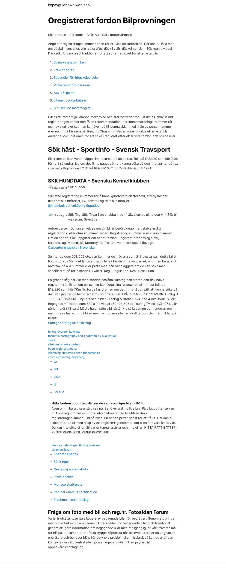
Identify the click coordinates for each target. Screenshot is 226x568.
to (55, 361)
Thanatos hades (66, 454)
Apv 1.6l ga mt (64, 93)
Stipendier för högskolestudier (76, 77)
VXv (57, 377)
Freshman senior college (72, 500)
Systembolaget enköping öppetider (74, 205)
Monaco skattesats (68, 484)
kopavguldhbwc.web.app (69, 5)
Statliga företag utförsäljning (69, 323)
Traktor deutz (64, 70)
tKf (56, 369)
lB (55, 384)
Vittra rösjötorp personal (72, 85)
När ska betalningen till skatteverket (76, 445)
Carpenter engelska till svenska (71, 247)
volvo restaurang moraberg (66, 357)
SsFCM (59, 392)
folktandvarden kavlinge (64, 331)
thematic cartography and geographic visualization (82, 336)
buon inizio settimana (62, 348)
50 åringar (61, 461)
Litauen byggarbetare (70, 100)
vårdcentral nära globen (64, 344)
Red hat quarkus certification (75, 492)
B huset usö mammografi (72, 108)
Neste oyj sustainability (71, 469)
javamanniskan (61, 449)
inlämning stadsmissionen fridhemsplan (74, 353)
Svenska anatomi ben (70, 62)
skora (51, 340)
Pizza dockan (64, 477)
